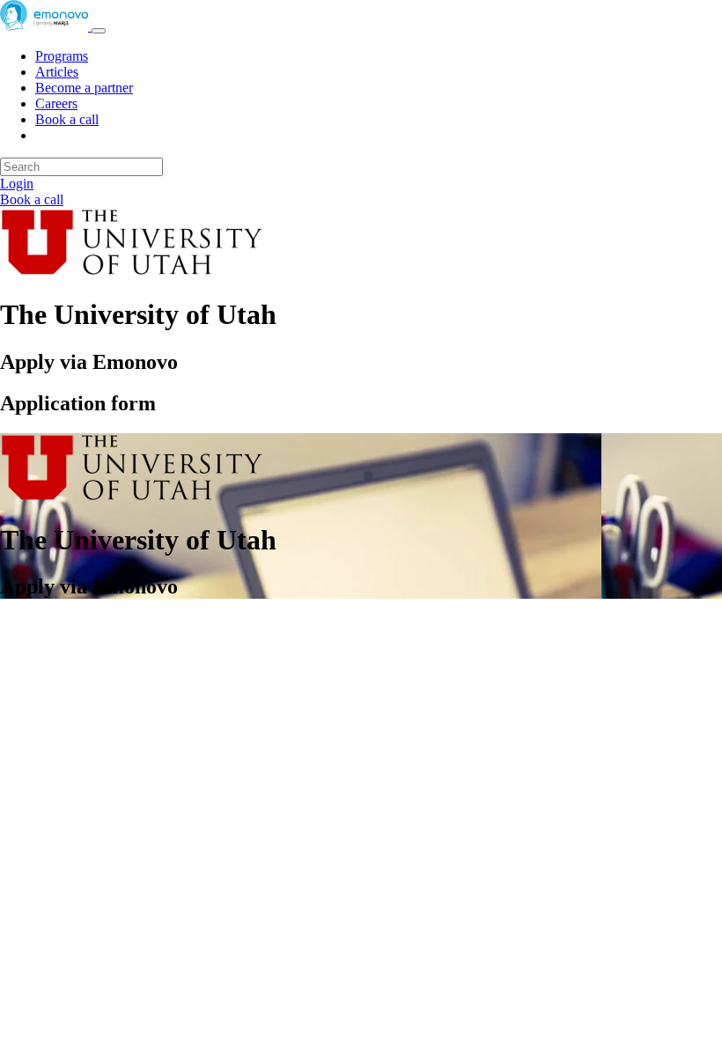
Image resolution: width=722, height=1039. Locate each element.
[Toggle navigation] (99, 30)
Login (16, 183)
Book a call (67, 119)
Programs (61, 55)
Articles (56, 71)
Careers (56, 103)
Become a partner (84, 87)
